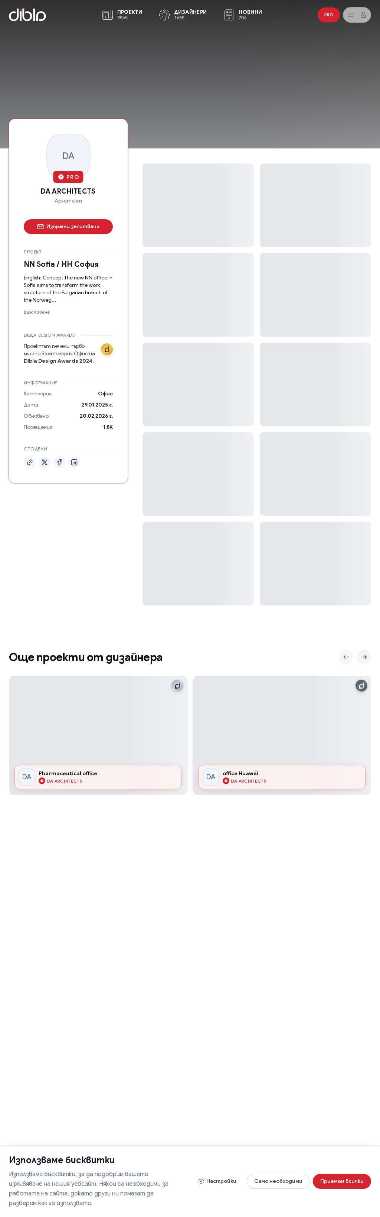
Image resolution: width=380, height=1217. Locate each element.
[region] (190, 735)
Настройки (221, 1181)
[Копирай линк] (30, 462)
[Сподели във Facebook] (59, 462)
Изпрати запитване (73, 226)
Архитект (68, 200)
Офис (105, 393)
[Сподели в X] (44, 462)
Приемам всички (342, 1181)
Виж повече (37, 312)
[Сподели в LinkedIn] (74, 462)
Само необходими (278, 1181)
